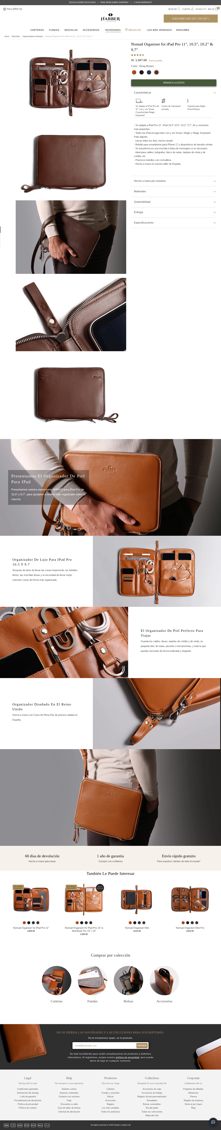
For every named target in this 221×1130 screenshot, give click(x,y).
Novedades (113, 30)
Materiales (140, 191)
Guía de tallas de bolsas (69, 1108)
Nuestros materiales (69, 1093)
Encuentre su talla (69, 1104)
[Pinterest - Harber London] (205, 1125)
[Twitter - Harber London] (188, 1125)
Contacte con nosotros (69, 1096)
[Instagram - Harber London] (199, 1125)
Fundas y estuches (111, 1093)
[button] (138, 55)
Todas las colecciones (152, 1111)
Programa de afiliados (193, 1089)
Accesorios (91, 30)
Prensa (193, 1096)
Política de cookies (28, 1108)
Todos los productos (110, 1111)
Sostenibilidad (142, 202)
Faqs (69, 1100)
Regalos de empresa (193, 1100)
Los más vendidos (159, 30)
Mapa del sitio (152, 1115)
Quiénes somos (69, 1089)
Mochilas (71, 30)
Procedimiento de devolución (27, 1100)
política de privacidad (127, 1057)
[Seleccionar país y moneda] (4, 9)
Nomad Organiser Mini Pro (190, 927)
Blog (193, 1108)
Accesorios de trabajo (152, 1093)
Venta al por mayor (193, 1104)
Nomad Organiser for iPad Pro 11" (31, 927)
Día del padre (152, 1108)
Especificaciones (144, 222)
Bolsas (110, 1096)
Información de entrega (28, 1093)
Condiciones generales (27, 1089)
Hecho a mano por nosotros (150, 181)
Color (142, 66)
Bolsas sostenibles (152, 1104)
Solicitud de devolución (69, 1111)
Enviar (142, 1045)
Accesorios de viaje (152, 1089)
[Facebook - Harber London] (194, 1125)
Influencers (193, 1093)
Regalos (134, 30)
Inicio (7, 36)
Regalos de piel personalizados (151, 1096)
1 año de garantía (28, 1096)
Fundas (54, 30)
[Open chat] (213, 1122)
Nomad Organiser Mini (137, 927)
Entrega (138, 212)
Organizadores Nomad (33, 36)
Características (142, 92)
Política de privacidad (28, 1104)
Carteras (37, 30)
